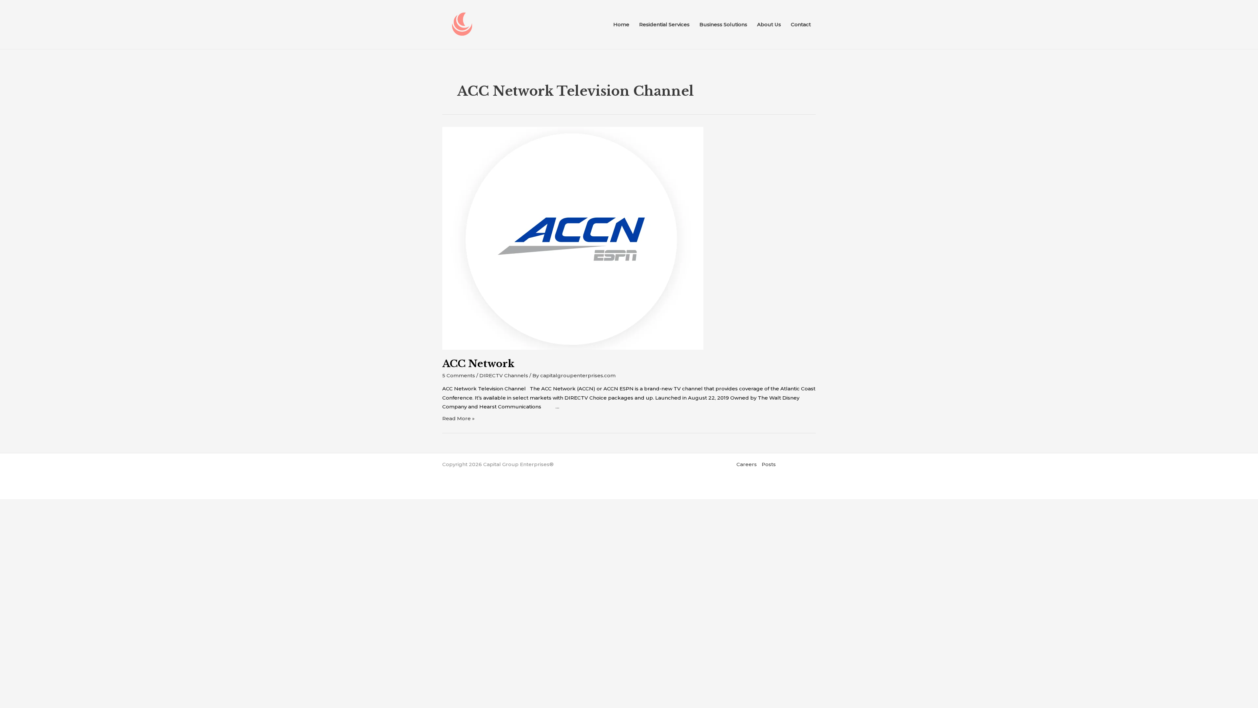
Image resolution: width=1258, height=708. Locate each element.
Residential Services (664, 24)
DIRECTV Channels (503, 375)
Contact (801, 24)
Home (621, 24)
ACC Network (478, 364)
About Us (769, 24)
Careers (746, 464)
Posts (769, 464)
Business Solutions (723, 24)
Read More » (458, 418)
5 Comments (458, 375)
